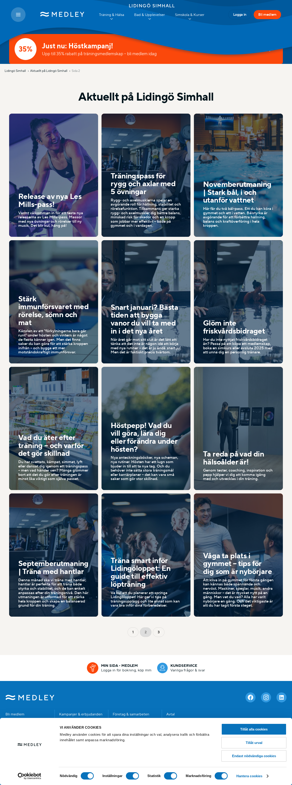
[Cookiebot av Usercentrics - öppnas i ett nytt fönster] (30, 776)
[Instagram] (266, 697)
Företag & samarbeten (131, 714)
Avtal (170, 714)
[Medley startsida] (57, 14)
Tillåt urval (254, 743)
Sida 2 (76, 70)
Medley (30, 697)
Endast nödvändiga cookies (254, 756)
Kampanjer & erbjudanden (80, 714)
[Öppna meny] (18, 14)
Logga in (239, 14)
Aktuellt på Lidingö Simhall (49, 70)
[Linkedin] (281, 697)
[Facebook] (250, 697)
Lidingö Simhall (152, 5)
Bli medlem (267, 14)
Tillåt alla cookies (254, 729)
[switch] (132, 776)
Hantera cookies (249, 776)
